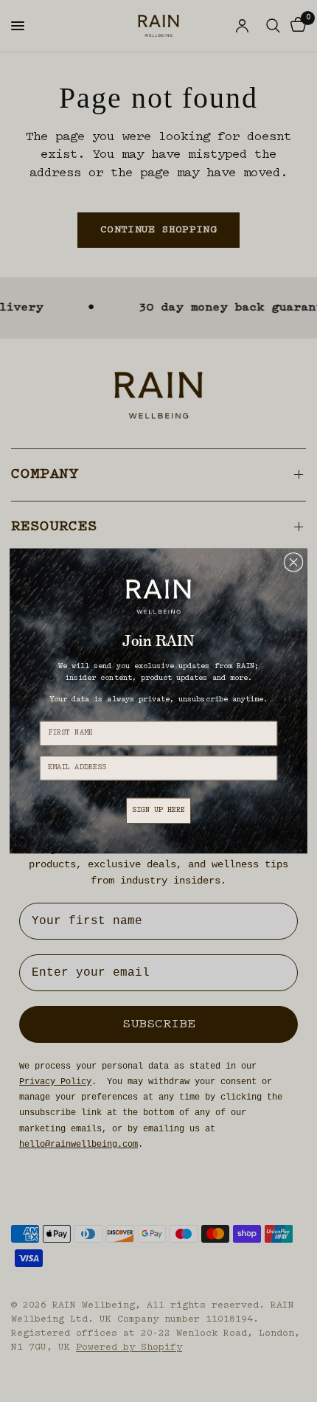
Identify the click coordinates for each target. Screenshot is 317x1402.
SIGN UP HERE (159, 810)
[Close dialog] (293, 563)
